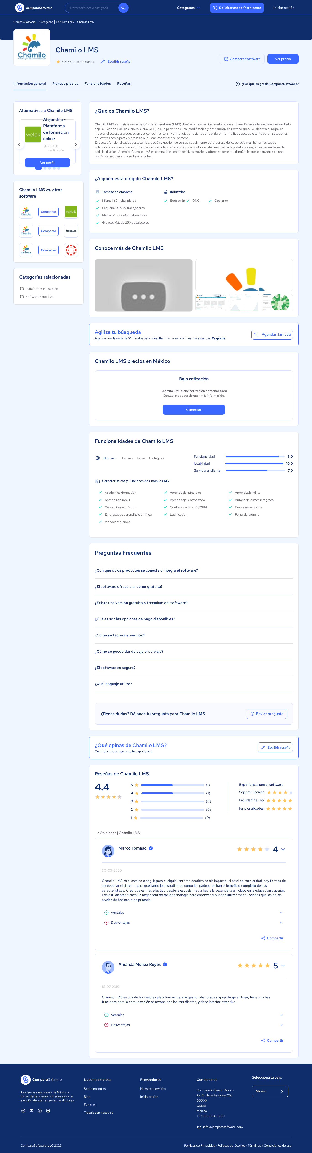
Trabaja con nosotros (98, 1113)
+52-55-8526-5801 (211, 1116)
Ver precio (283, 59)
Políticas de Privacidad (199, 1145)
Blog (87, 1097)
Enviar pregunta (269, 713)
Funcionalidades (98, 83)
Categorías (186, 7)
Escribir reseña (119, 61)
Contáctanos (207, 1079)
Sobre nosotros (95, 1089)
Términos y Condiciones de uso (269, 1145)
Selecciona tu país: (267, 1077)
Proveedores (150, 1079)
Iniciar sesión (283, 7)
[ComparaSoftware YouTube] (31, 1110)
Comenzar (193, 410)
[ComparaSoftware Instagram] (48, 1110)
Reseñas (124, 83)
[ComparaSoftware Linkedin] (23, 1110)
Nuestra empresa (97, 1079)
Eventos (89, 1105)
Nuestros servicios (153, 1089)
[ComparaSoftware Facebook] (39, 1110)
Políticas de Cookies (231, 1145)
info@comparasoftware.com (223, 1127)
